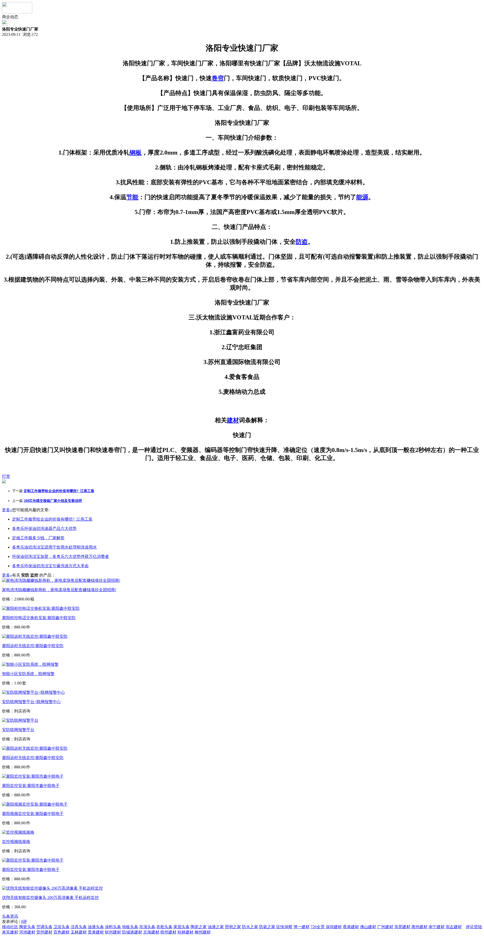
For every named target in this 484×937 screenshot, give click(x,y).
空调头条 (44, 927)
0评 (24, 921)
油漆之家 (216, 927)
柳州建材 (203, 932)
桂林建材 (185, 932)
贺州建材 (44, 932)
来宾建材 (10, 932)
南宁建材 (437, 927)
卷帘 (218, 78)
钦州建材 (113, 932)
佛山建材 (368, 927)
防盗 (302, 241)
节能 (132, 197)
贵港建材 (96, 932)
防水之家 (250, 927)
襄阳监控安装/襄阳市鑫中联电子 (30, 785)
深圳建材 (334, 927)
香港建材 (351, 927)
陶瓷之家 (199, 927)
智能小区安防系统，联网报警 (28, 674)
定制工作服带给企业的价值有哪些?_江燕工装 (52, 519)
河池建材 (27, 932)
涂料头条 (113, 927)
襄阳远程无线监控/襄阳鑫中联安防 (33, 646)
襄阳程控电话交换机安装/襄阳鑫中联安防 (39, 618)
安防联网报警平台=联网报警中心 (31, 702)
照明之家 (233, 927)
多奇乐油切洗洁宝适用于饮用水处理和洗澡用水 (54, 547)
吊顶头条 (147, 927)
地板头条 (130, 927)
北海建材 (151, 932)
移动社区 (10, 927)
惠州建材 (419, 927)
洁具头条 (79, 927)
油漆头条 (96, 927)
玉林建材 (79, 932)
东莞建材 (402, 927)
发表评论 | (14, 921)
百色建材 (61, 932)
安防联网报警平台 (18, 730)
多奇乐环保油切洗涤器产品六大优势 (44, 528)
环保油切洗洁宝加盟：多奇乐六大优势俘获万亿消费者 (60, 556)
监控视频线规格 (16, 841)
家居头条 (181, 927)
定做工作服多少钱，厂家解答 (38, 538)
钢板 (136, 152)
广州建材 (385, 927)
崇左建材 (454, 927)
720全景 (318, 927)
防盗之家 (267, 927)
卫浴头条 (61, 927)
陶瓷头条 (27, 927)
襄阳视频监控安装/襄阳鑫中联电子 (33, 813)
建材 (233, 420)
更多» (7, 510)
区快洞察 (284, 927)
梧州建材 (168, 932)
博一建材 (301, 927)
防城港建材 (132, 932)
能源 (362, 197)
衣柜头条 (164, 927)
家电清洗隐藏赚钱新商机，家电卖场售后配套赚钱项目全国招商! (59, 590)
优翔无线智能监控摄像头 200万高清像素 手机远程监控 (50, 897)
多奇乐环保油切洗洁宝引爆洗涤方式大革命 (50, 566)
